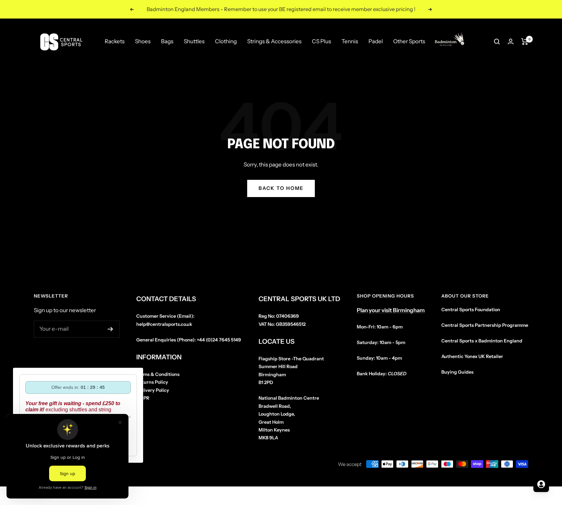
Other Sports (409, 41)
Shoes (143, 41)
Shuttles (194, 41)
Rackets (115, 41)
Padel (375, 41)
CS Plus (321, 41)
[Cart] (524, 41)
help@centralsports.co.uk (164, 324)
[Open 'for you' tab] (541, 484)
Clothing (226, 41)
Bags (167, 41)
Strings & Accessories (274, 41)
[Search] (497, 42)
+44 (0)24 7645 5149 (219, 340)
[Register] (110, 329)
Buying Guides (457, 372)
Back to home (281, 188)
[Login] (511, 41)
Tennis (349, 41)
